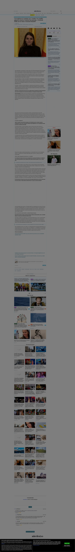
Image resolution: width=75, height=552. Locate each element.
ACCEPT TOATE (67, 543)
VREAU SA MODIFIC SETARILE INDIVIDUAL (67, 545)
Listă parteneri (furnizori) (36, 545)
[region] (37, 545)
